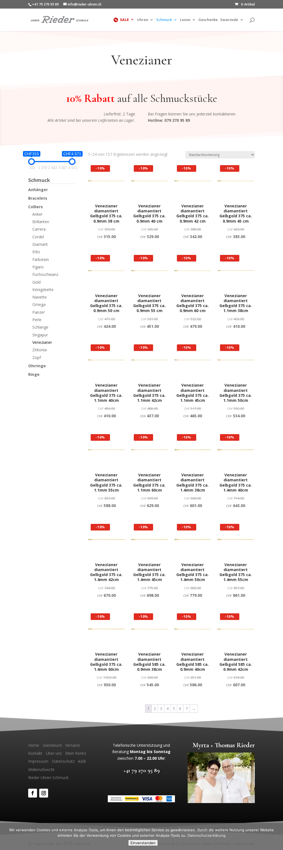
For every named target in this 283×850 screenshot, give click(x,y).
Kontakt (35, 753)
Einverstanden (143, 843)
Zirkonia (39, 349)
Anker (37, 214)
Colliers (35, 206)
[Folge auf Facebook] (32, 793)
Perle (36, 319)
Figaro (38, 267)
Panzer (38, 312)
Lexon (185, 20)
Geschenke (208, 20)
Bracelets (37, 198)
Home (33, 745)
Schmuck (164, 20)
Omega (39, 304)
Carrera (39, 229)
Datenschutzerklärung (206, 835)
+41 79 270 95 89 (141, 770)
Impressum (38, 761)
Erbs (36, 251)
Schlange (40, 327)
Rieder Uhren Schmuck (48, 777)
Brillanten (40, 221)
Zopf (36, 357)
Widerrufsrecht (41, 769)
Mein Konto (75, 753)
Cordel (38, 236)
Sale (124, 20)
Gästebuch (52, 745)
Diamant (40, 244)
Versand (72, 745)
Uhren (142, 20)
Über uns (54, 753)
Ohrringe (37, 365)
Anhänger (38, 189)
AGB (82, 761)
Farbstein (40, 259)
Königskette (43, 289)
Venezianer (42, 342)
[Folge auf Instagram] (43, 793)
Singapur (40, 334)
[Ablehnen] (276, 836)
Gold (36, 282)
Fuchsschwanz (45, 274)
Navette (39, 297)
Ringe (34, 374)
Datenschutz (63, 761)
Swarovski (229, 20)
